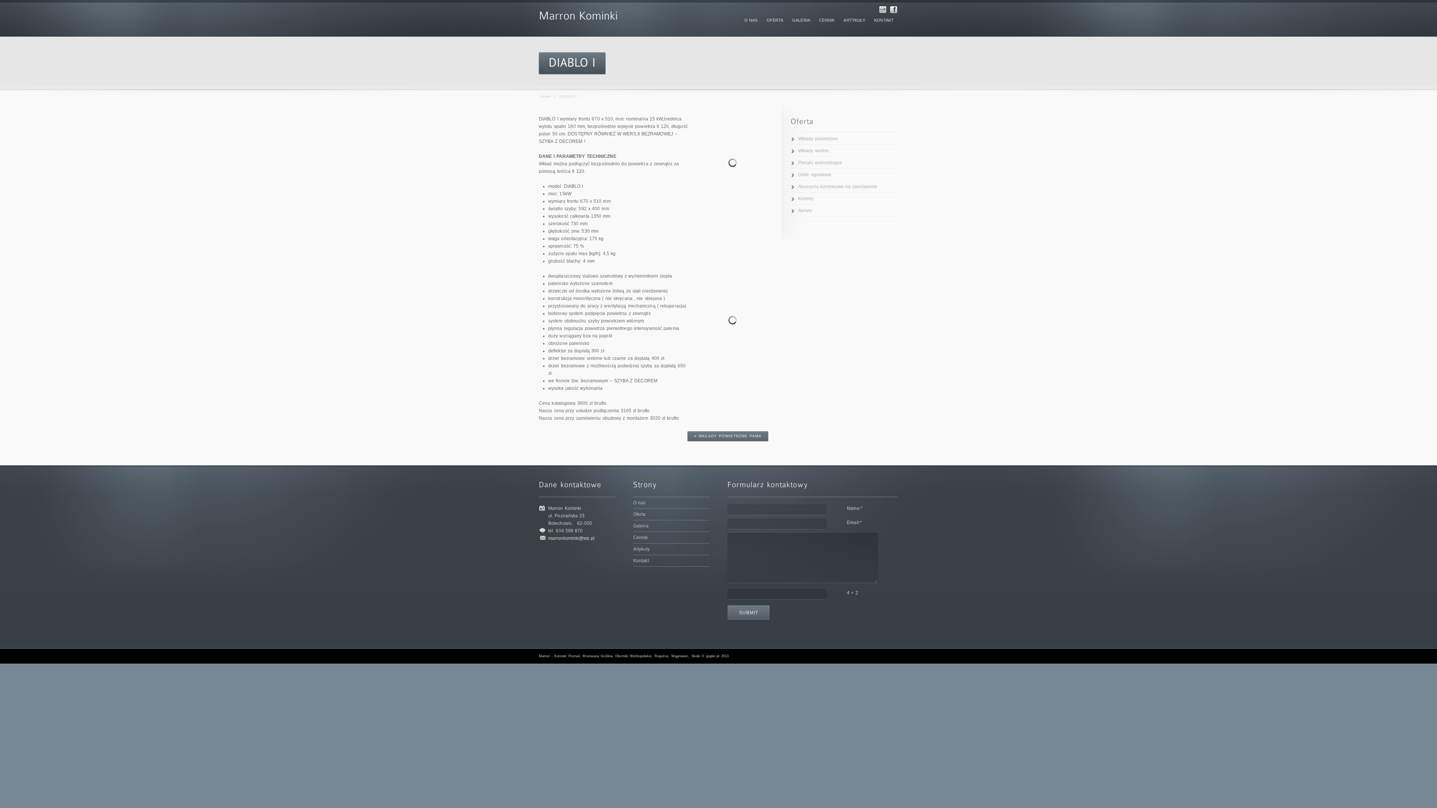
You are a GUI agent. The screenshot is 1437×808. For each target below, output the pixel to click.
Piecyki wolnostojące (820, 162)
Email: (854, 522)
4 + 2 (852, 593)
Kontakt (641, 560)
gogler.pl (713, 656)
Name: (855, 508)
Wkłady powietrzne (818, 138)
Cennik (640, 537)
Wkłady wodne (813, 150)
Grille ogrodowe (815, 174)
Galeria (641, 526)
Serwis (805, 210)
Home (545, 96)
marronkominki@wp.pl (571, 538)
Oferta (639, 514)
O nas (639, 502)
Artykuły (641, 549)
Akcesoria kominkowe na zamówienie (837, 186)
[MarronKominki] (578, 14)
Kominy (806, 198)
